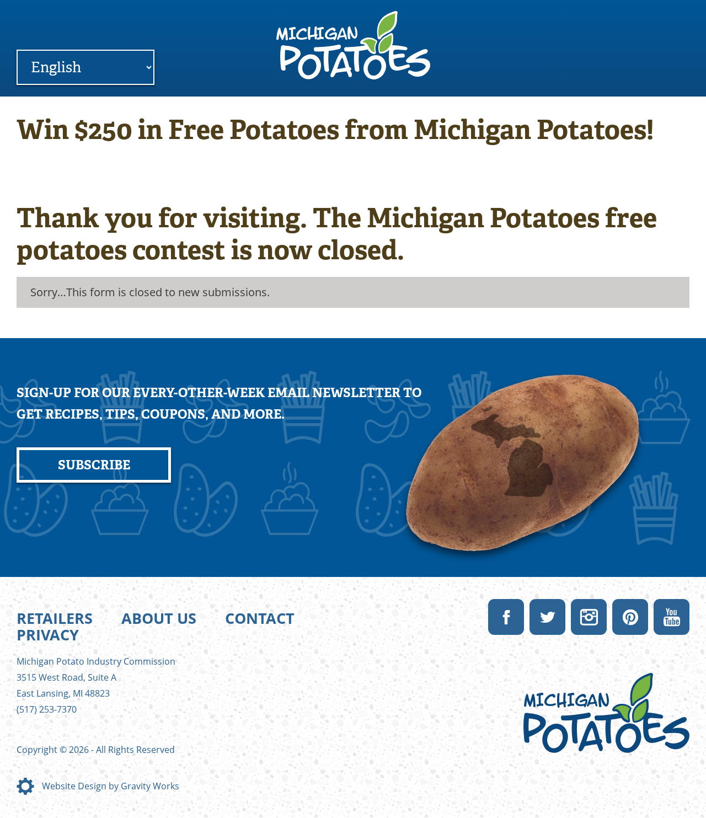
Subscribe (94, 465)
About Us (158, 618)
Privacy (48, 634)
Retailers (55, 618)
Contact (260, 618)
